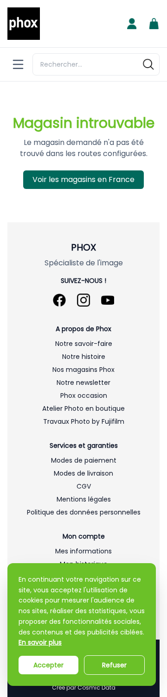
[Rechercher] (148, 64)
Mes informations (83, 551)
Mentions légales (84, 499)
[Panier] (154, 23)
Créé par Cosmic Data (84, 687)
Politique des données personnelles (84, 512)
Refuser (114, 665)
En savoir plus (40, 642)
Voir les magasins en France (83, 179)
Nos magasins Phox (83, 369)
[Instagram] (83, 300)
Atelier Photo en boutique (83, 408)
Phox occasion (83, 395)
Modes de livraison (83, 473)
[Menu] (18, 64)
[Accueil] (23, 23)
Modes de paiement (83, 460)
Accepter (48, 665)
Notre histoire (83, 356)
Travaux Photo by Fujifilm (83, 421)
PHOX (83, 247)
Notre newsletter (83, 382)
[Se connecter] (131, 23)
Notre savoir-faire (83, 343)
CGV (84, 486)
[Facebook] (59, 300)
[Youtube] (107, 300)
